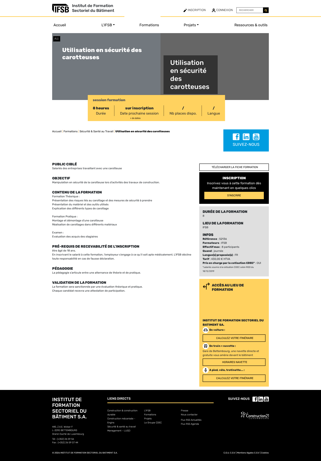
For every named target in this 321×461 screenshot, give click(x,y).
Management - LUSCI (118, 430)
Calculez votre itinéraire (234, 338)
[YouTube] (256, 137)
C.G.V (232, 452)
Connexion (224, 10)
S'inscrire (234, 195)
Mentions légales (245, 452)
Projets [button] (190, 25)
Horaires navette (234, 362)
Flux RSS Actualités (191, 420)
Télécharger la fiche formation (235, 167)
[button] (56, 38)
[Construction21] (255, 412)
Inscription (196, 10)
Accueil (60, 25)
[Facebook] (236, 137)
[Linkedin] (246, 137)
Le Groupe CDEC (153, 422)
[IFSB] (62, 8)
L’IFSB (147, 410)
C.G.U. (227, 452)
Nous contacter (189, 414)
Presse (184, 410)
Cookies (265, 452)
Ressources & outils (251, 25)
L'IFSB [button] (106, 25)
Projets (148, 418)
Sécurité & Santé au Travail (96, 131)
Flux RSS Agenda (190, 424)
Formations (149, 25)
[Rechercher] (266, 10)
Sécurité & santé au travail (121, 426)
